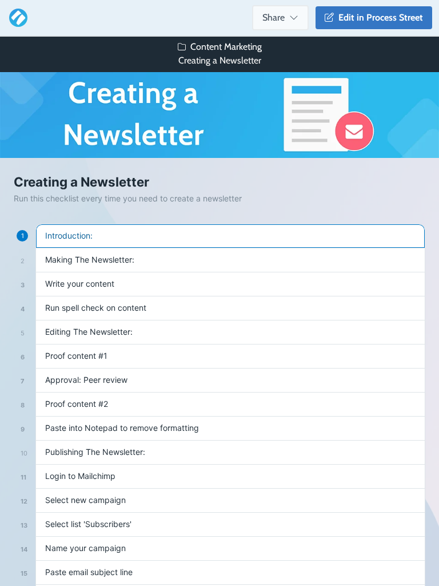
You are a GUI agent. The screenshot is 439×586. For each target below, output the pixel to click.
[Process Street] (16, 18)
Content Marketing (226, 46)
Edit (378, 17)
